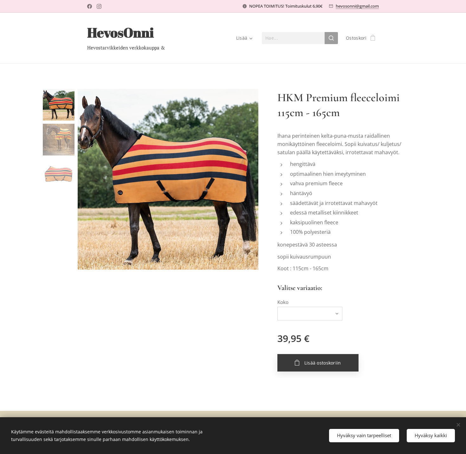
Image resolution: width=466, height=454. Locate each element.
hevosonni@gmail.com (357, 6)
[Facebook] (90, 6)
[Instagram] (99, 6)
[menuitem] (243, 38)
